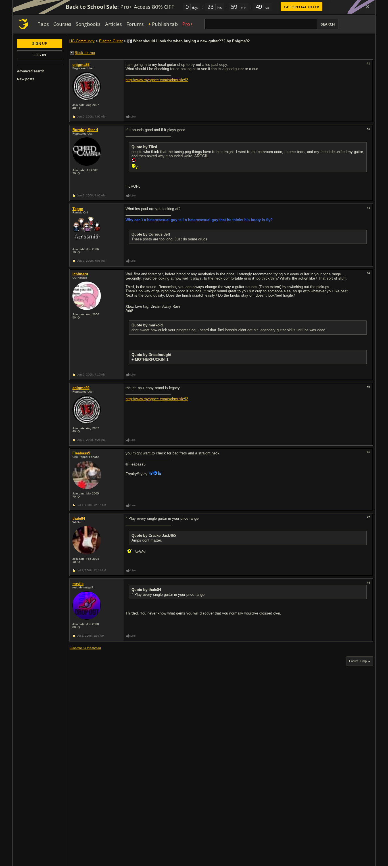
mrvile (78, 584)
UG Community (82, 41)
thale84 (78, 518)
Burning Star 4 (85, 130)
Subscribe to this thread (85, 647)
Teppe (77, 209)
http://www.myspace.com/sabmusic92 (157, 80)
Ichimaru (80, 274)
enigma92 (80, 64)
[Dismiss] (367, 6)
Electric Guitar (111, 41)
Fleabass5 (81, 453)
